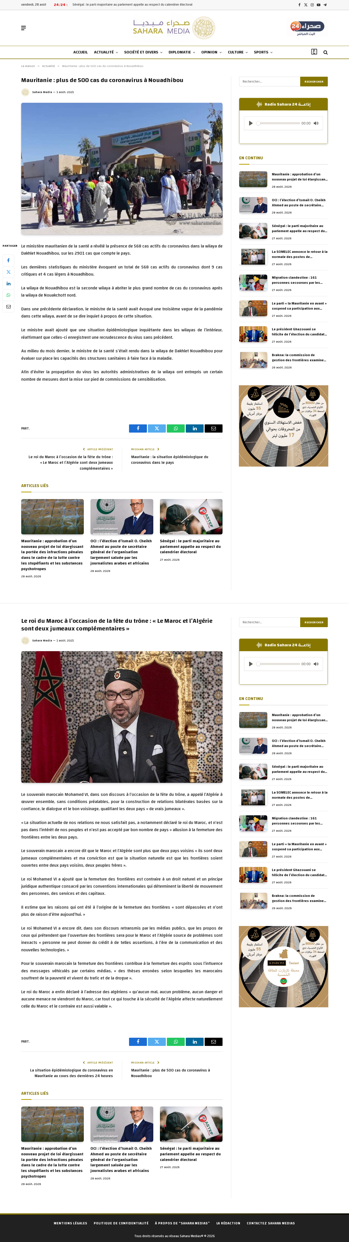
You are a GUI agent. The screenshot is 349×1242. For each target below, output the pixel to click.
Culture (235, 52)
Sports (261, 52)
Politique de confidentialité (121, 1223)
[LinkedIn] (8, 283)
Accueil (80, 52)
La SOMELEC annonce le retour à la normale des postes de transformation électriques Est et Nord (136, 5)
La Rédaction (228, 1223)
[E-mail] (8, 306)
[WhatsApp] (8, 295)
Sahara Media (42, 92)
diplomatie (180, 52)
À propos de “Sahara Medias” (182, 1223)
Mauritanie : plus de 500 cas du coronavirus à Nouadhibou (170, 1073)
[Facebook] (8, 260)
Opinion (209, 52)
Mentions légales (70, 1223)
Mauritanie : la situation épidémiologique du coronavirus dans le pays (169, 460)
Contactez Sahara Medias (271, 1223)
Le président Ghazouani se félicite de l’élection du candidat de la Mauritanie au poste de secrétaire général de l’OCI (298, 332)
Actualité (104, 52)
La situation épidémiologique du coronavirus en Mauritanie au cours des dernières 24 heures (71, 1073)
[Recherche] (325, 52)
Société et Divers (141, 52)
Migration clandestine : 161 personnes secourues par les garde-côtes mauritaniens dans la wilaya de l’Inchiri (300, 280)
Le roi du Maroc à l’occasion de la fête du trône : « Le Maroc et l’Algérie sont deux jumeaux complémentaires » (71, 463)
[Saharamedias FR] (174, 28)
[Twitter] (8, 272)
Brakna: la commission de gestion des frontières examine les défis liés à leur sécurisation (298, 358)
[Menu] (23, 28)
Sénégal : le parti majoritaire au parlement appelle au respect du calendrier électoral (190, 546)
